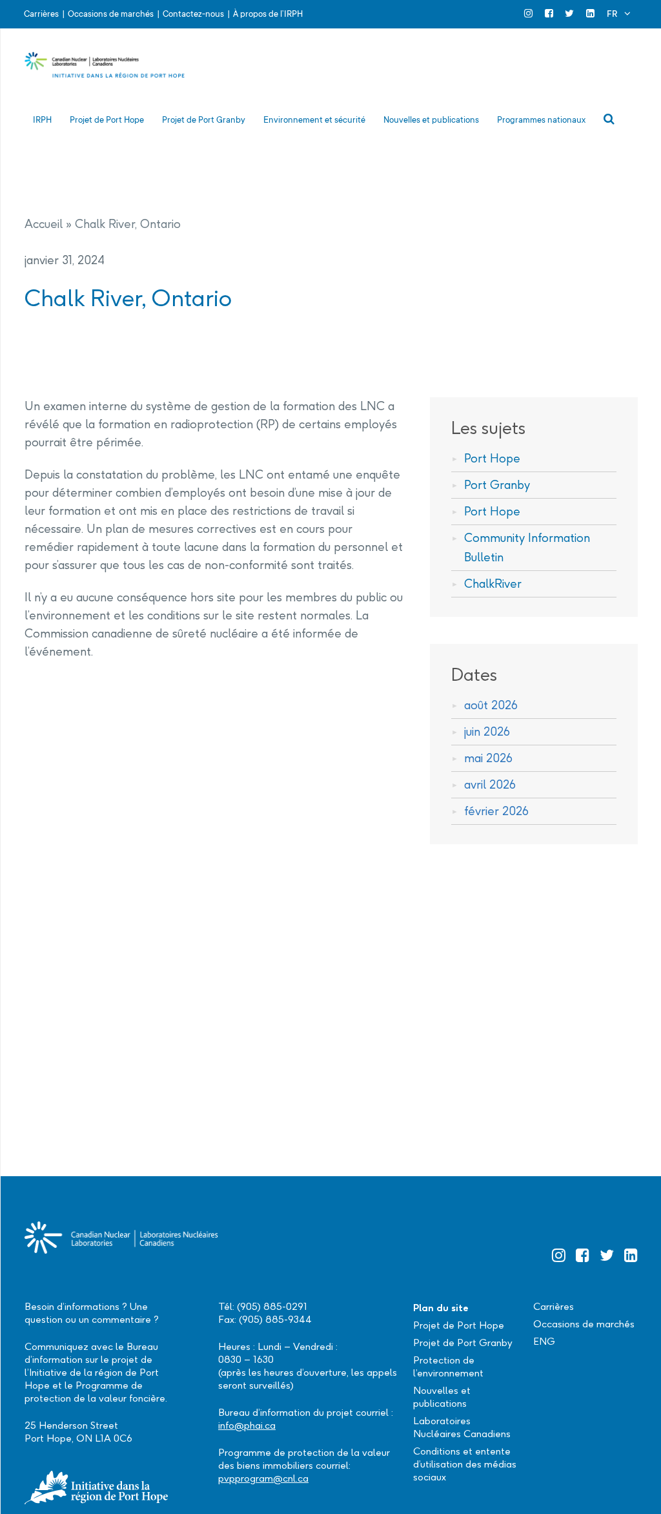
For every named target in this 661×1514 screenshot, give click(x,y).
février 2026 (496, 811)
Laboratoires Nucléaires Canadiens (462, 1427)
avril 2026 (490, 784)
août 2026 (491, 705)
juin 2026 (487, 731)
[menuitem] (618, 14)
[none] (618, 14)
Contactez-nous (193, 13)
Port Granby (497, 484)
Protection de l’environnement (448, 1366)
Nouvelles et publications (442, 1396)
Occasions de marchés (111, 13)
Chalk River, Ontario (128, 223)
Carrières (41, 13)
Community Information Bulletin (527, 547)
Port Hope (492, 458)
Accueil (44, 223)
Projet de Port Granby (463, 1342)
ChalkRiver (493, 583)
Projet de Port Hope (458, 1325)
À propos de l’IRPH (268, 13)
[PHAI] (105, 71)
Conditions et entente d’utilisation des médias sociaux (464, 1464)
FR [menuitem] (612, 13)
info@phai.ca (247, 1425)
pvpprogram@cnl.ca (263, 1478)
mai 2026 (488, 758)
